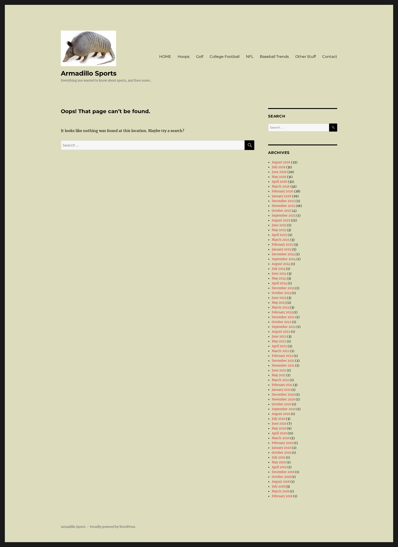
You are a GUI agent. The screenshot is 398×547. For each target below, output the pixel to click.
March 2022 (281, 351)
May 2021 (279, 375)
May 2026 (279, 177)
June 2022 (279, 336)
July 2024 (278, 269)
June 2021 (279, 370)
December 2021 (283, 361)
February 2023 (282, 312)
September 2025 (284, 216)
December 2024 (283, 254)
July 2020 (278, 419)
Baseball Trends (274, 56)
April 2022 (279, 346)
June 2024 (279, 274)
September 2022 (284, 327)
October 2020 (281, 404)
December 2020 (283, 395)
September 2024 (284, 259)
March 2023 (280, 307)
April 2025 (279, 235)
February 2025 (282, 245)
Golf (199, 56)
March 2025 (281, 240)
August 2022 (281, 332)
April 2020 (279, 433)
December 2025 (283, 201)
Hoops (184, 56)
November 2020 (283, 399)
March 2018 (280, 491)
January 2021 (281, 390)
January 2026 (281, 196)
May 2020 (279, 428)
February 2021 (282, 385)
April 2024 (279, 283)
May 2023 (279, 303)
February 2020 (282, 443)
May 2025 (279, 230)
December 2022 (283, 317)
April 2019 (279, 467)
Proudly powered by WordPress (112, 527)
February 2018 (282, 496)
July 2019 (278, 457)
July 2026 (279, 167)
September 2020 (284, 409)
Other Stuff (305, 56)
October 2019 (281, 453)
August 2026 (281, 162)
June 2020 (279, 424)
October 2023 (281, 293)
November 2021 (283, 366)
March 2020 (281, 438)
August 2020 (281, 414)
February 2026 (282, 191)
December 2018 (283, 472)
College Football (225, 56)
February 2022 (282, 356)
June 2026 (279, 172)
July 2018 (278, 486)
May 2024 (279, 278)
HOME (165, 56)
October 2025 (281, 211)
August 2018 (281, 482)
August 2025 (281, 220)
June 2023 (279, 298)
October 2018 (281, 477)
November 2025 (283, 206)
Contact (329, 56)
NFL (249, 56)
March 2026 (281, 186)
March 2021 (280, 380)
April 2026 (279, 182)
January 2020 (281, 448)
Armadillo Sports (89, 73)
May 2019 (279, 462)
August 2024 (281, 264)
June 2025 (279, 225)
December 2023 (283, 288)
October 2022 (281, 322)
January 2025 (281, 249)
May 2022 (279, 341)
